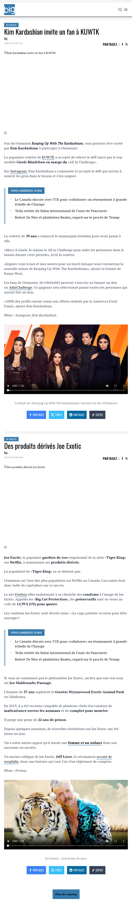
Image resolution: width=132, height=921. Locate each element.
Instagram (18, 171)
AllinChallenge (20, 287)
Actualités (11, 25)
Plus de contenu (66, 894)
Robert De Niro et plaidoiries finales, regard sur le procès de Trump (67, 217)
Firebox (21, 594)
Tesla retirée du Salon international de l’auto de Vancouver (61, 210)
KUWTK (48, 157)
